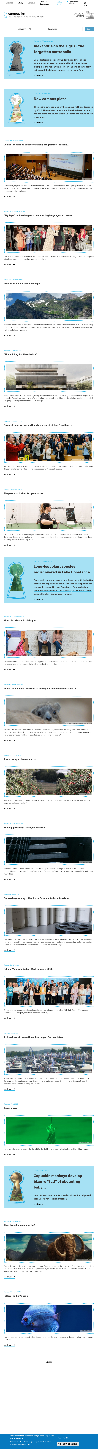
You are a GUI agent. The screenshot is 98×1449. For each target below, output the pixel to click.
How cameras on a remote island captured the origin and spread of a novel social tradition (62, 1197)
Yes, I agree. (63, 1438)
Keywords (52, 29)
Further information (20, 1444)
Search (89, 29)
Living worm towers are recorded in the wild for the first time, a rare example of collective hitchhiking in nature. (46, 1149)
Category (22, 29)
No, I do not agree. (68, 1444)
